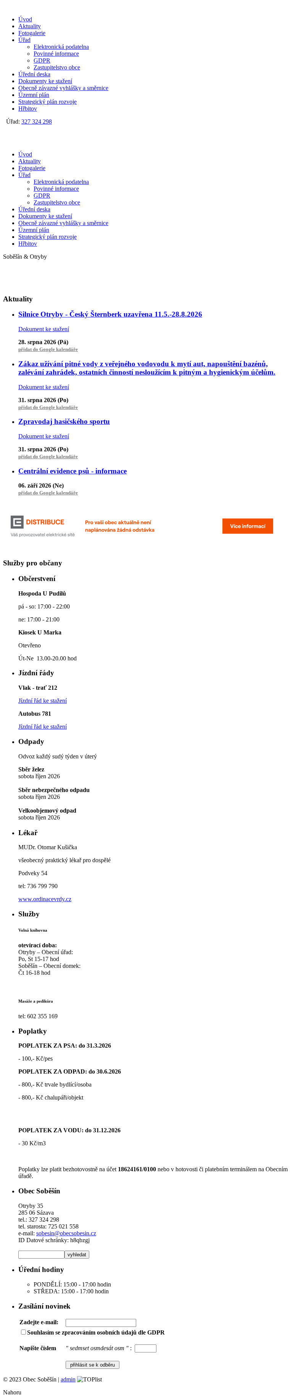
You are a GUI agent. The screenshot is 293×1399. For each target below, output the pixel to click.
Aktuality (29, 26)
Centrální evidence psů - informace (72, 471)
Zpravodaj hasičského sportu (64, 421)
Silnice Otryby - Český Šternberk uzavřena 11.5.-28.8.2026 (110, 314)
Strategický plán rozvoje (47, 101)
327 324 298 (36, 121)
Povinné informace (56, 53)
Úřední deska (34, 74)
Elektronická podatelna (61, 46)
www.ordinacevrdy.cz (44, 899)
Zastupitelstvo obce (57, 67)
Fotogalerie (31, 33)
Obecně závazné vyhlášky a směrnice (63, 88)
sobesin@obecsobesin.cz (66, 1233)
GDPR (42, 60)
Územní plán (33, 95)
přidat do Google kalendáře (48, 349)
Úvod (25, 19)
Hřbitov (27, 108)
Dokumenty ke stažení (45, 81)
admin (68, 1379)
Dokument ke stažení (43, 329)
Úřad (24, 40)
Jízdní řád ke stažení (42, 700)
